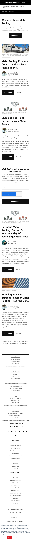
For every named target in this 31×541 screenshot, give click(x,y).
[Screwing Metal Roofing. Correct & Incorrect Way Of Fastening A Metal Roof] (15, 215)
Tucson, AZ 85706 (15, 378)
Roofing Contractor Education (16, 112)
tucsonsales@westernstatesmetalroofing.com (15, 383)
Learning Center (15, 490)
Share (17, 92)
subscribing (12, 343)
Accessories (15, 461)
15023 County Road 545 (15, 398)
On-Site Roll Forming (15, 493)
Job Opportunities (15, 485)
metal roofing (6, 57)
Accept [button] (9, 537)
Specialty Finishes (15, 458)
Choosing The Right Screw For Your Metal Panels (14, 121)
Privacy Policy (15, 512)
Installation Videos (15, 482)
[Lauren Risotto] (4, 73)
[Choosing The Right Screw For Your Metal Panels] (15, 106)
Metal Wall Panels (15, 448)
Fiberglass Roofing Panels (15, 456)
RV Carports (15, 468)
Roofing (4, 289)
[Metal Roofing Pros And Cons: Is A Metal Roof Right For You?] (15, 48)
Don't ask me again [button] (19, 537)
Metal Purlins (15, 453)
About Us (15, 477)
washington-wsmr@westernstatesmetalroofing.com (15, 420)
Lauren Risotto (14, 73)
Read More (8, 92)
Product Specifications (15, 495)
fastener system (15, 55)
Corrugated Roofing (13, 289)
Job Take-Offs (15, 488)
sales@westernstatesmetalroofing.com (15, 366)
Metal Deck (15, 463)
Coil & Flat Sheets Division (15, 386)
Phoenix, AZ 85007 (15, 361)
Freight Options (15, 503)
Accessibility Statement (15, 521)
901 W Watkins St (15, 359)
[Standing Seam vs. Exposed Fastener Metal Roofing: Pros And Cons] (15, 283)
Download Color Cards (15, 480)
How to (4, 112)
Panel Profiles (14, 54)
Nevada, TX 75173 (15, 400)
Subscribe (15, 35)
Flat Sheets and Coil (15, 450)
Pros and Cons (24, 54)
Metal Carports (15, 466)
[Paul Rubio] (4, 242)
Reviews (15, 498)
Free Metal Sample (15, 426)
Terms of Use (15, 517)
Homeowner (5, 54)
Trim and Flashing (15, 500)
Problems (25, 55)
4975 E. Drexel (15, 376)
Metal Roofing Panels (15, 445)
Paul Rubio (13, 242)
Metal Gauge (5, 55)
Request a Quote (15, 423)
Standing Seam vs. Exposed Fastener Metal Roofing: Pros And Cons (15, 297)
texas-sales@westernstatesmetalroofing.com (15, 405)
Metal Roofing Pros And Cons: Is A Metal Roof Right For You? (15, 64)
